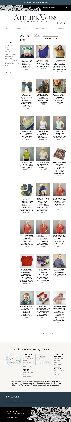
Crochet (7, 49)
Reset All (8, 72)
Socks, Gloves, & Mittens (12, 61)
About (9, 413)
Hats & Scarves (9, 52)
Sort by (45, 35)
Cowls (6, 47)
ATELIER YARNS (14, 417)
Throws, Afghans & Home (12, 63)
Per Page (36, 35)
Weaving (7, 65)
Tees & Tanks (8, 58)
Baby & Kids (8, 45)
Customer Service (20, 413)
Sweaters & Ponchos (10, 54)
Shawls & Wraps (9, 56)
